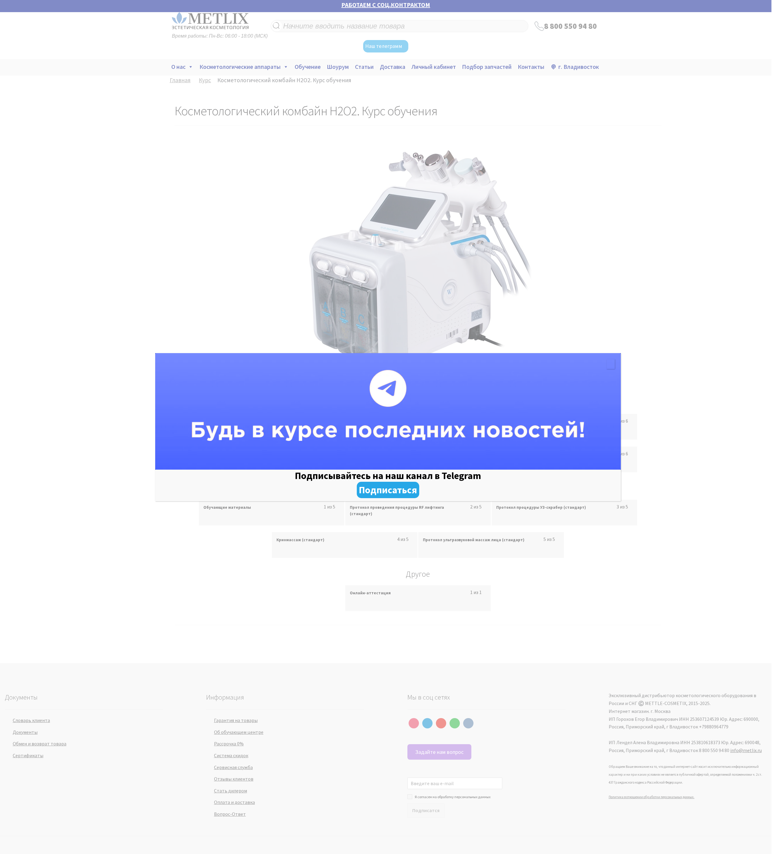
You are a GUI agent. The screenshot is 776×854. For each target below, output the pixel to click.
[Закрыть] (611, 364)
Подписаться (388, 490)
